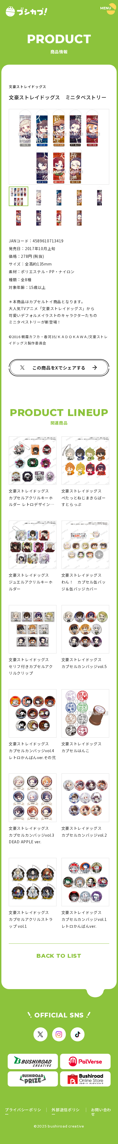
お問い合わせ (101, 1112)
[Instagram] (59, 1034)
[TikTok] (77, 1034)
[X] (40, 1034)
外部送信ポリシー (66, 1112)
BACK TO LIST (58, 955)
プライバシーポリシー (23, 1112)
